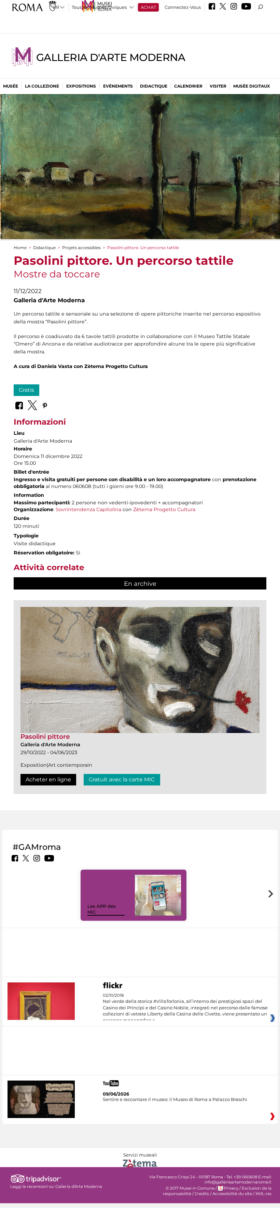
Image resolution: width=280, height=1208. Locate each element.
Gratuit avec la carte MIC (122, 779)
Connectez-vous (183, 7)
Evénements (118, 86)
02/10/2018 (185, 1008)
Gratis (26, 390)
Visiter (218, 86)
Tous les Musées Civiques (99, 7)
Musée (10, 86)
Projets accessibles (81, 247)
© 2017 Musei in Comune (190, 1188)
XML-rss (263, 1193)
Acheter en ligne (48, 779)
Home (20, 247)
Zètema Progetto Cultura (164, 509)
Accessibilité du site (232, 1193)
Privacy (231, 1188)
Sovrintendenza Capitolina (88, 509)
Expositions (81, 86)
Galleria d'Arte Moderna (110, 57)
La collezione (42, 86)
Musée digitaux (251, 86)
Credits (202, 1193)
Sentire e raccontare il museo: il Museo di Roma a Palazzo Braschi (175, 1099)
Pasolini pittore (45, 736)
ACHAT (148, 7)
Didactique (153, 86)
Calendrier (188, 86)
